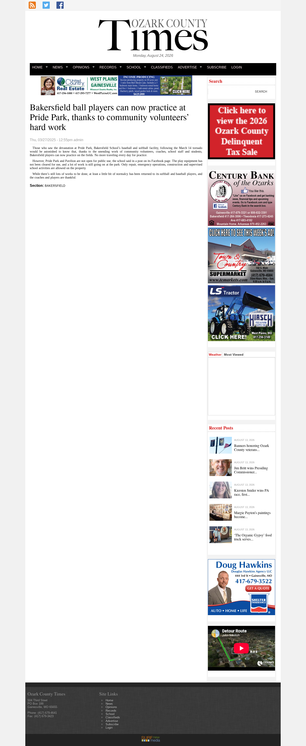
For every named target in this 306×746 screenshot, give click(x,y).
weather (241, 408)
